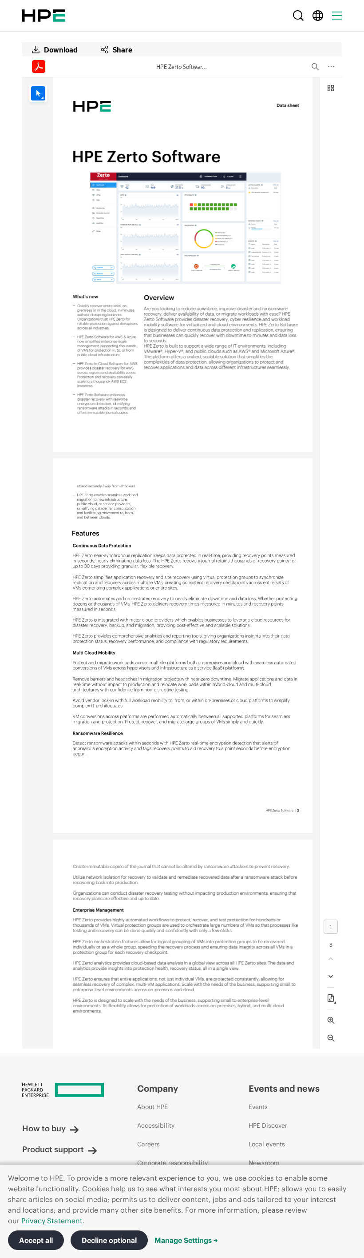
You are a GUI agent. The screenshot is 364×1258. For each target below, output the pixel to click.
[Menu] (337, 15)
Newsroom (264, 1163)
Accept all (36, 1240)
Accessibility (155, 1125)
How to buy (44, 1128)
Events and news (284, 1088)
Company (157, 1088)
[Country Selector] (318, 15)
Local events (267, 1144)
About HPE (152, 1107)
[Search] (298, 15)
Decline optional (109, 1240)
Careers (148, 1144)
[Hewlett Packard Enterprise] (43, 15)
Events (258, 1107)
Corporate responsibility (172, 1163)
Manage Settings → (186, 1240)
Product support (53, 1149)
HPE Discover (268, 1125)
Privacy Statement (52, 1220)
